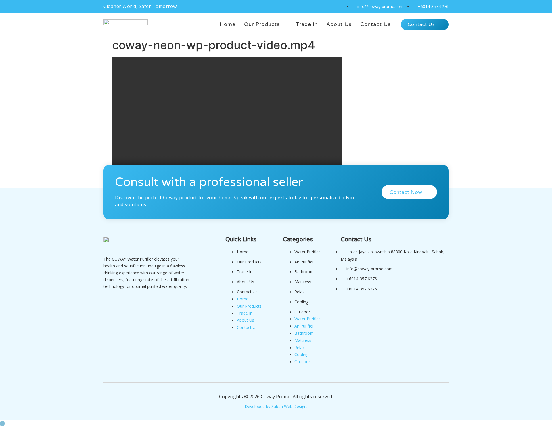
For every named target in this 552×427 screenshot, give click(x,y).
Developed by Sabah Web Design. (276, 406)
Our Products (249, 262)
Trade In (244, 271)
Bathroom (304, 271)
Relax (299, 291)
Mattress (302, 281)
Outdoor (302, 312)
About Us (245, 281)
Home (242, 251)
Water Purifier (307, 251)
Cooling (301, 302)
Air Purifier (304, 262)
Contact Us (247, 291)
